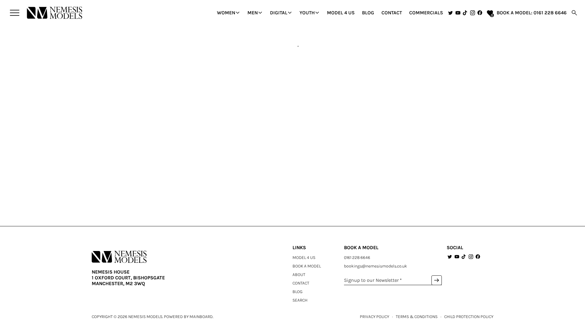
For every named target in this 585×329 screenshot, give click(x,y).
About (298, 274)
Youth (310, 13)
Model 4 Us (341, 13)
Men (255, 13)
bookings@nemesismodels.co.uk (375, 266)
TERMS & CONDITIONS (417, 316)
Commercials (426, 13)
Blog (368, 13)
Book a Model (306, 266)
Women (229, 13)
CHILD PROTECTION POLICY (468, 316)
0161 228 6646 (550, 13)
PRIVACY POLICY (374, 316)
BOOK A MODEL (514, 13)
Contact (391, 13)
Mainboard (201, 316)
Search (299, 300)
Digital (281, 13)
